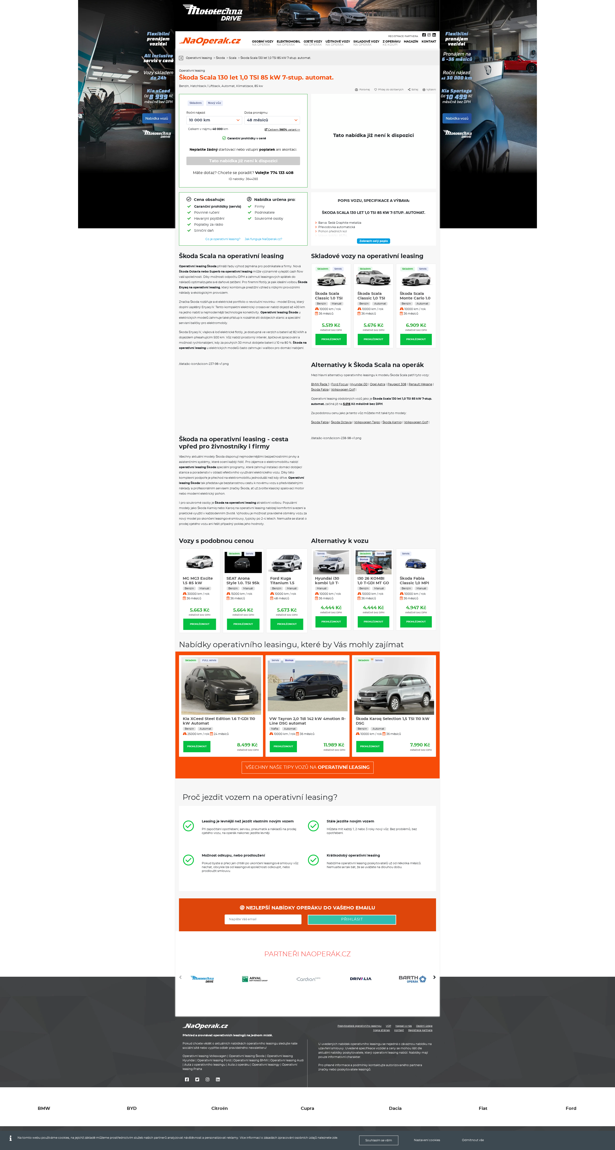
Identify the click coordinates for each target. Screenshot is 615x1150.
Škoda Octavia (341, 422)
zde (334, 1137)
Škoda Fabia (320, 389)
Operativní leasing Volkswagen (205, 1056)
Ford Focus (339, 384)
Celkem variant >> (283, 129)
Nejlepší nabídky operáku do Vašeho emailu (310, 908)
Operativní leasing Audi (287, 1060)
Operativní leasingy (266, 1064)
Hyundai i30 (359, 384)
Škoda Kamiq (392, 422)
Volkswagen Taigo (367, 422)
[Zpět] (182, 58)
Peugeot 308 (396, 384)
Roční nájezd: (196, 112)
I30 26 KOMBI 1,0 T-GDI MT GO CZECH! (373, 583)
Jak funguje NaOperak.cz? (263, 239)
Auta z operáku (239, 1064)
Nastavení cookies (427, 1140)
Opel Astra (377, 384)
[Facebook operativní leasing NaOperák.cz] (424, 35)
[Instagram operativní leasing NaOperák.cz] (429, 35)
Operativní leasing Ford (214, 1060)
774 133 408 (282, 173)
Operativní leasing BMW (250, 1060)
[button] (434, 979)
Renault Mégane (420, 384)
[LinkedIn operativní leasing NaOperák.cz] (434, 35)
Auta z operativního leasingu (204, 1064)
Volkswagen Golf (343, 389)
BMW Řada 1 (320, 384)
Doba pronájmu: (256, 112)
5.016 (347, 404)
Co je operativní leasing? (222, 239)
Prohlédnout (331, 339)
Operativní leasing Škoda (246, 1056)
